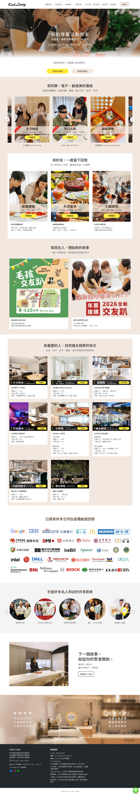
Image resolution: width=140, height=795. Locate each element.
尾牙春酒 (96, 4)
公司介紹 (25, 764)
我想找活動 (58, 71)
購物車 (124, 4)
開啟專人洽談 (86, 674)
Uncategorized (14, 767)
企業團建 (68, 4)
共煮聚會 (78, 4)
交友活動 (88, 4)
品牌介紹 (12, 764)
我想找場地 (82, 71)
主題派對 (105, 4)
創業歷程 (23, 767)
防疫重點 (18, 764)
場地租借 (58, 4)
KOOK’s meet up (35, 764)
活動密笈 (113, 4)
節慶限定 (48, 4)
